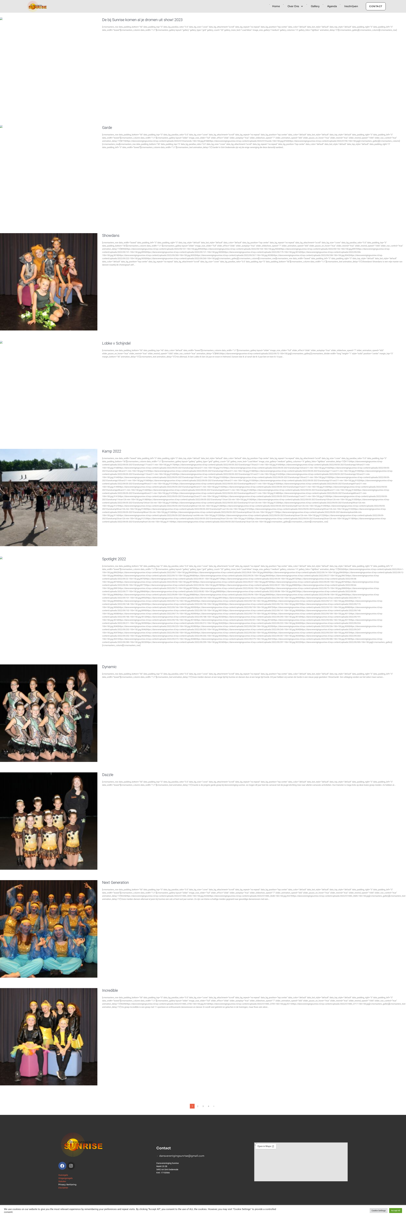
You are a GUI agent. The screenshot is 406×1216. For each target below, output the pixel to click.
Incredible (110, 990)
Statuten (62, 1181)
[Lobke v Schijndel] (48, 389)
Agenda (332, 6)
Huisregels (63, 1175)
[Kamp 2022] (48, 497)
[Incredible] (48, 1036)
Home (276, 6)
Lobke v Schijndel (116, 343)
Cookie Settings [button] (379, 1210)
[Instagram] (71, 1166)
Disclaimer (63, 1188)
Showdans (110, 235)
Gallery (315, 6)
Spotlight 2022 (114, 559)
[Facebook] (62, 1166)
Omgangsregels (65, 1178)
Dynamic (109, 667)
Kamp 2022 (111, 451)
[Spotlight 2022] (48, 605)
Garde (107, 127)
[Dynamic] (48, 713)
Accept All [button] (395, 1210)
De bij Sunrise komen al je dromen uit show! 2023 (142, 20)
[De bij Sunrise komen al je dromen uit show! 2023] (48, 66)
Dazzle (107, 775)
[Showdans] (48, 281)
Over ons (293, 6)
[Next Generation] (48, 928)
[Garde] (48, 174)
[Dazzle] (48, 821)
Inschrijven (351, 6)
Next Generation (115, 882)
